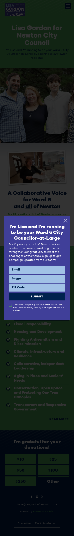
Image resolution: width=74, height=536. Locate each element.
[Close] (65, 220)
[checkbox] (10, 305)
